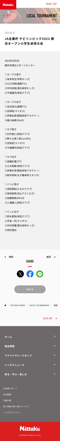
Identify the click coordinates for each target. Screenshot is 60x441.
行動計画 (7, 400)
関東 (56, 305)
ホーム (8, 336)
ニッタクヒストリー (12, 412)
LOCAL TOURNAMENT (39, 305)
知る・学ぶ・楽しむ (16, 374)
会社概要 (7, 394)
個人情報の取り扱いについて (16, 406)
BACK (8, 15)
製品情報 (10, 346)
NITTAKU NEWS (17, 305)
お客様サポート (10, 388)
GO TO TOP (47, 318)
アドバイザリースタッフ (18, 355)
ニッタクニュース (14, 365)
